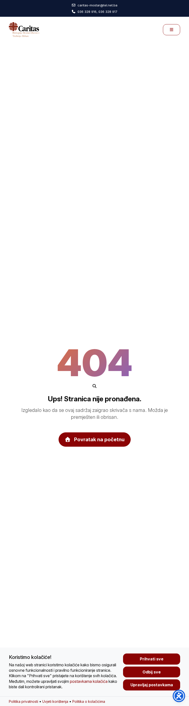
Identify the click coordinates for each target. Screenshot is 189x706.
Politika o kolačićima (88, 701)
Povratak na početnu (99, 439)
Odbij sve (151, 672)
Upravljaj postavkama (151, 684)
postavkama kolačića (89, 681)
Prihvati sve (151, 658)
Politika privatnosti (23, 701)
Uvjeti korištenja (55, 701)
